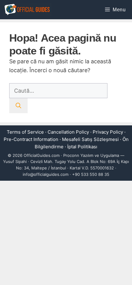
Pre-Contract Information (31, 139)
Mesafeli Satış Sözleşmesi (90, 139)
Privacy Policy (108, 132)
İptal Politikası (82, 147)
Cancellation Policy (68, 132)
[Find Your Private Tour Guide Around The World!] (27, 9)
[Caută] (18, 105)
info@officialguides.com (45, 174)
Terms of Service (25, 132)
